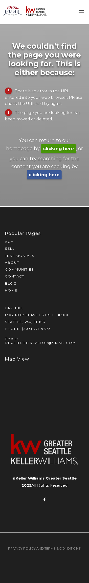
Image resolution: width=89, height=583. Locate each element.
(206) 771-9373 (36, 329)
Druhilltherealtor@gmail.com (40, 343)
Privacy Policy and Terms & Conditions (44, 548)
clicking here (58, 148)
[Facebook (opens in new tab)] (44, 499)
